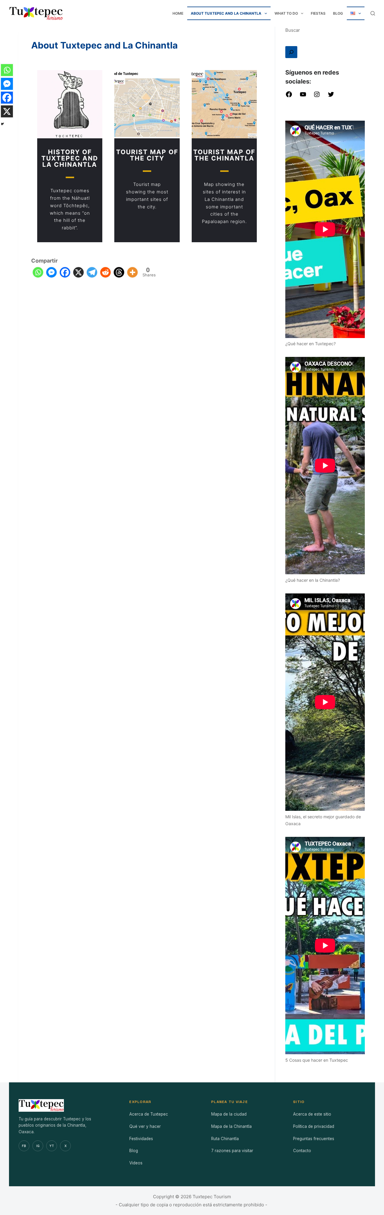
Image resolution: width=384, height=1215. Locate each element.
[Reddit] (105, 272)
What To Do (286, 13)
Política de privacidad (313, 1126)
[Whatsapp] (38, 272)
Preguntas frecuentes (313, 1138)
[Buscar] (291, 52)
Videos (135, 1163)
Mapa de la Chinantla (231, 1126)
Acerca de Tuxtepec (148, 1114)
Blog (338, 13)
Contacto (302, 1150)
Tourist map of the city (147, 155)
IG (38, 1146)
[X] (78, 272)
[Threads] (119, 272)
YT (52, 1146)
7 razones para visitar (232, 1150)
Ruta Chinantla (225, 1138)
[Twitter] (330, 96)
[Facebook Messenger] (51, 272)
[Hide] (2, 124)
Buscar (292, 30)
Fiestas (318, 13)
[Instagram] (316, 96)
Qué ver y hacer (145, 1126)
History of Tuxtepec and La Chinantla (69, 158)
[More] (132, 272)
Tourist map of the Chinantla (224, 155)
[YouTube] (303, 96)
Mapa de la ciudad (229, 1114)
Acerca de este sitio (312, 1114)
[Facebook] (65, 272)
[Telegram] (92, 272)
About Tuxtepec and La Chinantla (226, 13)
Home (177, 13)
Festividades (141, 1138)
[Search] (372, 13)
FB (24, 1146)
